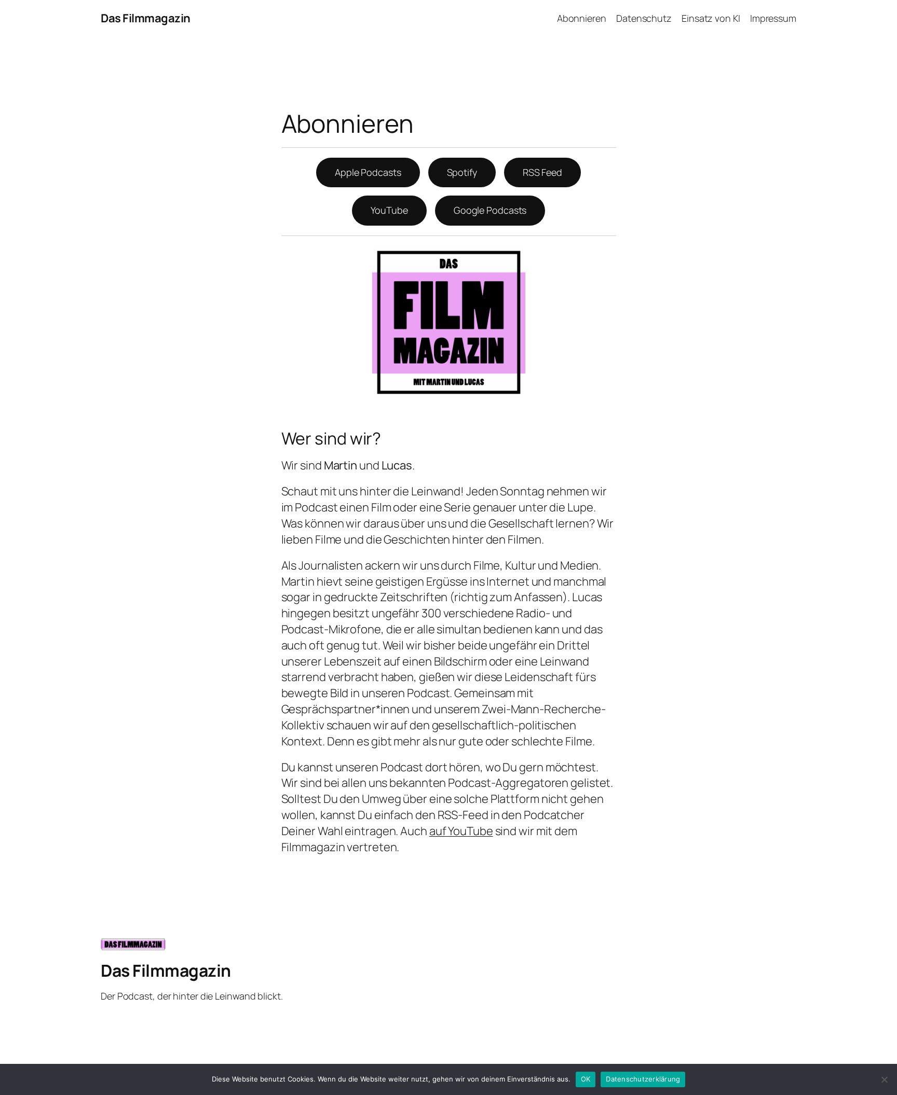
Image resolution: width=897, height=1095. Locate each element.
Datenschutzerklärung (643, 1079)
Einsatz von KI (711, 18)
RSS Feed (542, 172)
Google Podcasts (490, 210)
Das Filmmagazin (146, 18)
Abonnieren (581, 18)
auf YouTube (461, 831)
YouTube (389, 210)
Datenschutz (644, 18)
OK (586, 1079)
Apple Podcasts (368, 172)
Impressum (773, 18)
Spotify (462, 172)
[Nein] (884, 1079)
